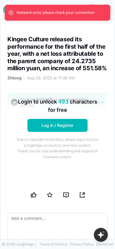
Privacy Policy (82, 244)
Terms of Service (54, 244)
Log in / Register (57, 125)
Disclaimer (105, 244)
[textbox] (57, 227)
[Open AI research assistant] (101, 235)
